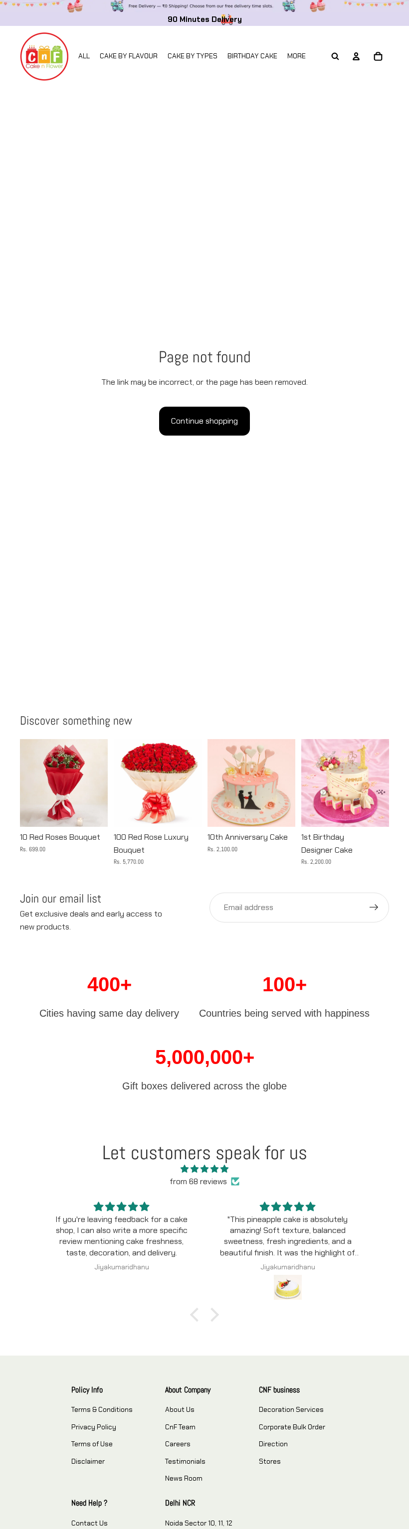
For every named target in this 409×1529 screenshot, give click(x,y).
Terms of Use (92, 1443)
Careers (178, 1443)
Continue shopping (204, 421)
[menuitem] (296, 56)
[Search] (335, 56)
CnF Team (180, 1426)
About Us (180, 1409)
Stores (270, 1461)
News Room (184, 1478)
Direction (273, 1443)
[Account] (356, 56)
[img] (204, 1169)
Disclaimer (88, 1461)
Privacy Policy (93, 1426)
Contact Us (89, 1523)
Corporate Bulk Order (292, 1426)
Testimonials (185, 1461)
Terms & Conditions (102, 1409)
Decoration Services (291, 1409)
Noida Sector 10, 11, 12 (198, 1523)
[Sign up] (374, 907)
